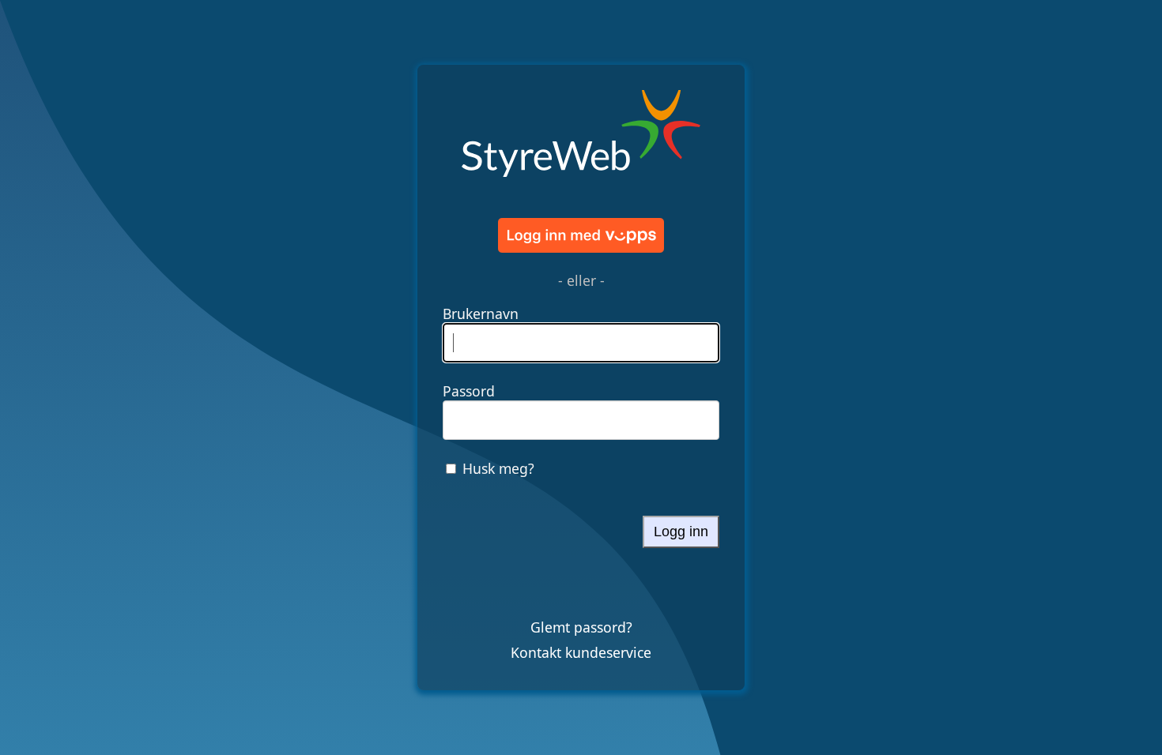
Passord (469, 390)
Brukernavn (481, 313)
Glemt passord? (581, 627)
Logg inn (681, 531)
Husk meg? (498, 468)
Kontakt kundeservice (581, 652)
